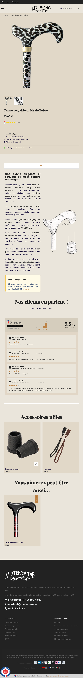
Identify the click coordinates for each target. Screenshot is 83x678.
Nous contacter (16, 2)
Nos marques (10, 632)
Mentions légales (11, 636)
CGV (7, 639)
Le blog (57, 622)
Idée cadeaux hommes (62, 639)
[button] (8, 102)
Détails (41, 166)
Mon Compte (5, 2)
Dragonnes (47, 469)
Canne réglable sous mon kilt (14, 542)
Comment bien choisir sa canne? (66, 626)
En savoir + (26, 289)
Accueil (6, 15)
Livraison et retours (12, 622)
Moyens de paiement (12, 626)
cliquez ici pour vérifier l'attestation (58, 676)
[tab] (41, 166)
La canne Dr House (61, 636)
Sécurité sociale (60, 632)
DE (46, 668)
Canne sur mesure (61, 629)
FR (52, 668)
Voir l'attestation (15, 326)
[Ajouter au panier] (22, 445)
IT (59, 668)
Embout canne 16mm (12, 469)
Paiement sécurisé (11, 629)
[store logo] (41, 8)
